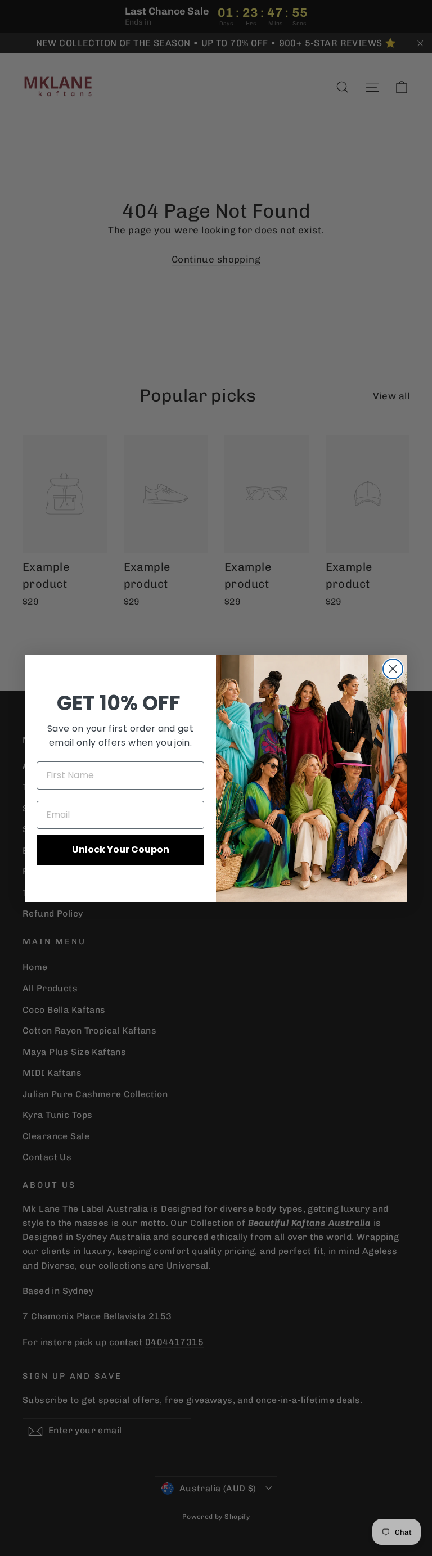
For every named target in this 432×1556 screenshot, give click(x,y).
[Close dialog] (393, 669)
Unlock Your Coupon (120, 849)
